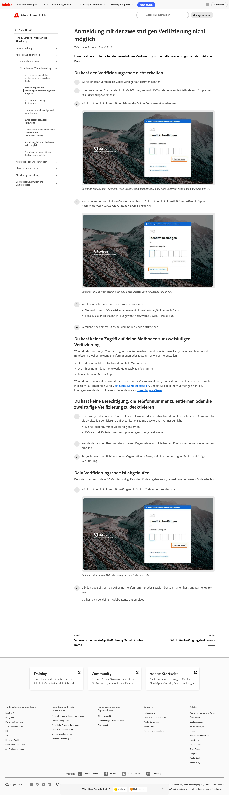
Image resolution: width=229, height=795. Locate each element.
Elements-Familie (12, 740)
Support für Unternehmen (154, 731)
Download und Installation (155, 717)
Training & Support (120, 4)
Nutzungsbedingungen (193, 785)
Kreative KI (9, 713)
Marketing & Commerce (90, 4)
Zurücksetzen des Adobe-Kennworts (36, 121)
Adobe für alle (196, 758)
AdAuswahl (219, 789)
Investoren (194, 740)
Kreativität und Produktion (62, 729)
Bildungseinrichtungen (107, 716)
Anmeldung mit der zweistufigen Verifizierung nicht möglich (40, 90)
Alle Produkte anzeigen (14, 749)
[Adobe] (7, 4)
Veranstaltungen (197, 726)
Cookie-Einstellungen (213, 785)
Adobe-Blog (195, 762)
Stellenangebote (197, 722)
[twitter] (43, 784)
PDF (7, 731)
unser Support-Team (149, 390)
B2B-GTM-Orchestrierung (62, 734)
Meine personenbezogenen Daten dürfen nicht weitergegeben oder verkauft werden (174, 789)
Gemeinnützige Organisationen (111, 720)
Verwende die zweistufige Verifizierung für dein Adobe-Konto (38, 78)
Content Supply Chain (60, 720)
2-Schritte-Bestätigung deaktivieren (35, 102)
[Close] (163, 788)
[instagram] (37, 784)
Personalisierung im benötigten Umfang (68, 716)
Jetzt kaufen (146, 4)
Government (103, 725)
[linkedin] (49, 784)
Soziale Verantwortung (199, 735)
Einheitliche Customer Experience (65, 725)
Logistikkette (195, 744)
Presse (192, 731)
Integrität (194, 753)
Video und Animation (14, 726)
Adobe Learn (149, 726)
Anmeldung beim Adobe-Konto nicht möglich (39, 144)
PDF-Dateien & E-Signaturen (57, 4)
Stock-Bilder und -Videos (15, 744)
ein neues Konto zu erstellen (131, 386)
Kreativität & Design (26, 4)
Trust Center (195, 749)
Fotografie (9, 717)
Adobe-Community (152, 722)
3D (6, 735)
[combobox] (162, 15)
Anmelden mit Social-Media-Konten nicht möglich (38, 153)
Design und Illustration (14, 722)
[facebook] (31, 784)
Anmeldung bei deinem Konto (202, 713)
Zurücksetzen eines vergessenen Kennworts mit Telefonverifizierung (40, 132)
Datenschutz (176, 785)
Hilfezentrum (149, 713)
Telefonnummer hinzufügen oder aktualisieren (40, 112)
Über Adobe (195, 717)
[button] (207, 4)
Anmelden (219, 4)
